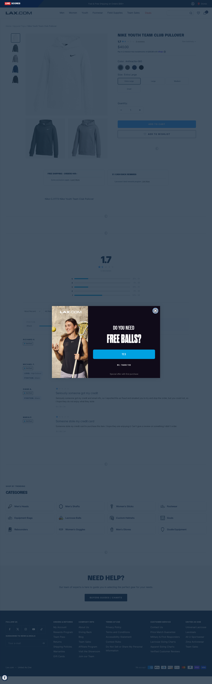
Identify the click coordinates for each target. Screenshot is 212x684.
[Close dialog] (155, 310)
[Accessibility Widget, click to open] (4, 677)
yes (124, 354)
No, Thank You (124, 365)
